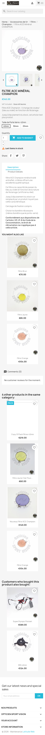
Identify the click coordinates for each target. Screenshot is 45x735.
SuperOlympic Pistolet (22, 621)
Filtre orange (22, 358)
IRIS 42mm (22, 665)
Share (10, 155)
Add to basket (22, 137)
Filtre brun (22, 271)
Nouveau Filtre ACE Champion (22, 521)
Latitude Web (28, 731)
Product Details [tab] (15, 171)
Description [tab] (13, 167)
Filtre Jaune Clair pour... (22, 478)
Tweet (17, 155)
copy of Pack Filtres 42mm (22, 434)
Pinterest (23, 155)
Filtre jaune (23, 314)
